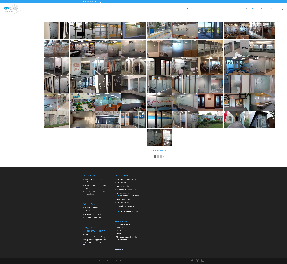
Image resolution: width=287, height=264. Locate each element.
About (198, 9)
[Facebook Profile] (116, 250)
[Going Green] (84, 245)
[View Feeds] (120, 250)
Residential (210, 9)
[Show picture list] (159, 150)
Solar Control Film (123, 199)
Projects (243, 9)
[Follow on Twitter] (118, 250)
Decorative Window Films (94, 214)
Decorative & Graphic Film (126, 190)
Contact (275, 9)
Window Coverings (91, 207)
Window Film (121, 183)
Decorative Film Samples (129, 211)
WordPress (120, 261)
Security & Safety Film (93, 218)
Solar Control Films (92, 211)
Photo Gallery (258, 9)
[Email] (122, 250)
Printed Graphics (122, 193)
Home (189, 9)
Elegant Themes (99, 261)
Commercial (228, 9)
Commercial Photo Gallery (126, 179)
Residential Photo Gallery (129, 196)
